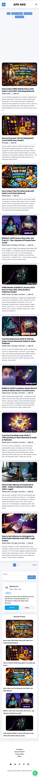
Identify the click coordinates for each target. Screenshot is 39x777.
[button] (36, 4)
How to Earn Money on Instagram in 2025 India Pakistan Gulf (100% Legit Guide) (18, 538)
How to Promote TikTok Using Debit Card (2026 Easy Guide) (18, 139)
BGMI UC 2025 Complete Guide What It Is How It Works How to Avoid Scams (19, 389)
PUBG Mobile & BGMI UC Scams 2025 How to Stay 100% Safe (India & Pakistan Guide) (18, 289)
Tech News (19, 17)
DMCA (19, 756)
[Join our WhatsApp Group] (35, 773)
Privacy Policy (19, 754)
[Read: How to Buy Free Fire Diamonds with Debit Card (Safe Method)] (19, 176)
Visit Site (12, 607)
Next (35, 565)
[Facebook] (24, 764)
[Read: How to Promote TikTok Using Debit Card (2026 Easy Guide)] (19, 125)
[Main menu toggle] (4, 4)
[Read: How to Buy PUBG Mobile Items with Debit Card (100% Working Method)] (19, 74)
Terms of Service (20, 752)
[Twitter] (11, 764)
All (8, 13)
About (27, 607)
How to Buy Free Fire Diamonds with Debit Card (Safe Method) (18, 192)
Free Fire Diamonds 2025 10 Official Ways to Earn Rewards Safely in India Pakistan (19, 341)
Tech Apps (28, 13)
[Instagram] (19, 764)
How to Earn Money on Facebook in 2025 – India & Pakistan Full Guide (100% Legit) (17, 486)
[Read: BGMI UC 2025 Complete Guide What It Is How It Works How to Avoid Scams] (19, 375)
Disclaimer (19, 749)
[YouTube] (28, 764)
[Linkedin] (15, 764)
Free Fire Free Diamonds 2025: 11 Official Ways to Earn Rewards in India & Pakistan (19, 437)
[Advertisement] (19, 42)
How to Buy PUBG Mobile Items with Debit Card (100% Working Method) (18, 90)
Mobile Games (17, 13)
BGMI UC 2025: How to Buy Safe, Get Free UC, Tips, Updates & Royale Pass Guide (18, 240)
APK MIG (19, 4)
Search (5, 574)
